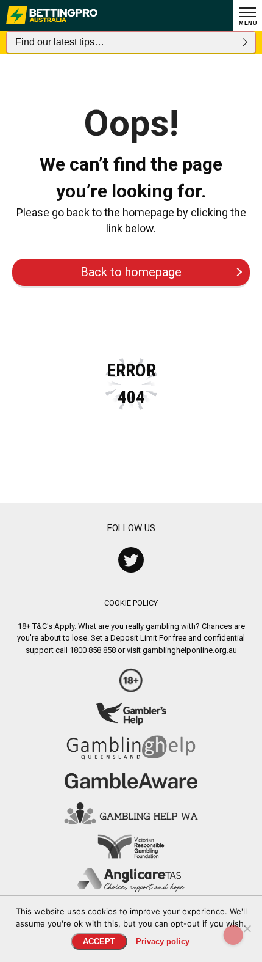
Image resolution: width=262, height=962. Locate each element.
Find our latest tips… (59, 42)
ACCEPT (99, 941)
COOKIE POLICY (131, 603)
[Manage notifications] (233, 935)
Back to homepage (131, 272)
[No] (247, 928)
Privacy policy (162, 941)
